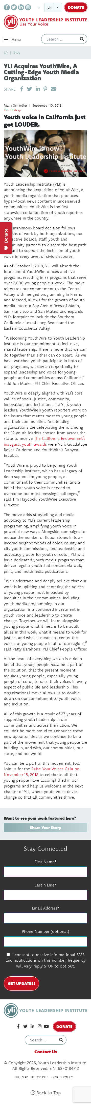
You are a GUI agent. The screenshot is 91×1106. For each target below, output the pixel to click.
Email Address (44, 908)
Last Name (45, 884)
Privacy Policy (62, 1077)
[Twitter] (14, 7)
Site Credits (39, 1077)
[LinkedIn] (21, 7)
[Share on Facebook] (22, 89)
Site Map (21, 1077)
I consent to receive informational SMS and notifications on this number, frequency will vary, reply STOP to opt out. (46, 960)
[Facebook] (7, 7)
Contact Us (45, 1052)
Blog (16, 52)
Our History (12, 110)
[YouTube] (46, 1026)
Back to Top (48, 1093)
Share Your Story (45, 827)
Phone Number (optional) (45, 931)
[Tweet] (29, 89)
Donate (76, 7)
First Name (45, 861)
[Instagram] (28, 7)
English (54, 7)
